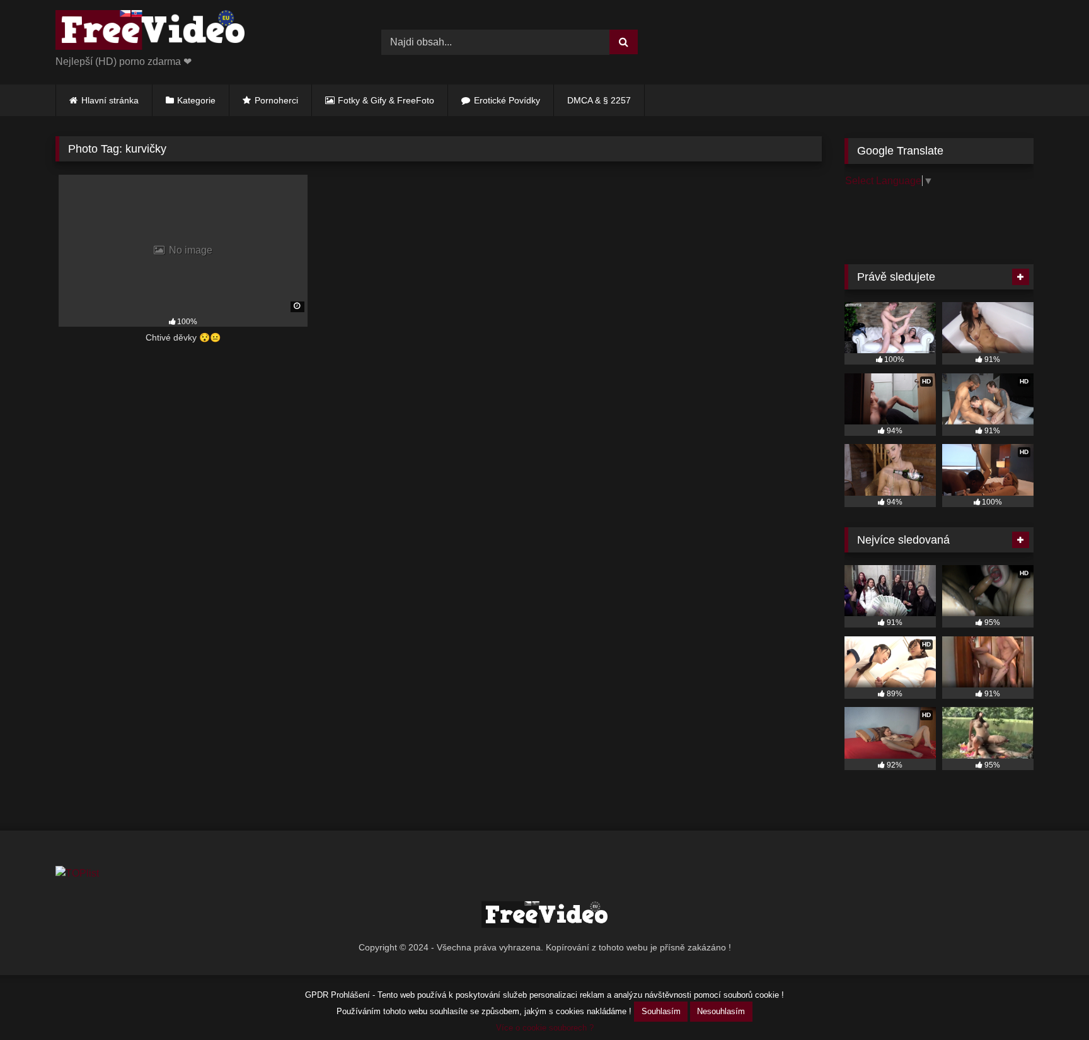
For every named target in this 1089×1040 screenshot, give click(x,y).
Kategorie (196, 100)
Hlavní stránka (110, 100)
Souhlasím (661, 1011)
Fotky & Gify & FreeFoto (386, 100)
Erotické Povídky (507, 100)
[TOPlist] (77, 873)
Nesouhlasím (721, 1011)
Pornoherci (276, 100)
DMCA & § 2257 (599, 100)
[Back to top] (1050, 1002)
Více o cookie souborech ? (545, 1027)
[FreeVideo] (150, 32)
